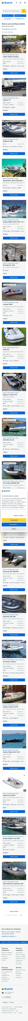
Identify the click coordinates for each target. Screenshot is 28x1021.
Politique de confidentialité (9, 1008)
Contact (20, 1012)
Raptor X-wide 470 (10, 395)
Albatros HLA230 (9, 795)
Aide (15, 1012)
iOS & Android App (20, 970)
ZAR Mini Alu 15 (8, 440)
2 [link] (8, 915)
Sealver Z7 (7, 100)
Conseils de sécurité (7, 1012)
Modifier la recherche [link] (8, 936)
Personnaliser (13, 524)
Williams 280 (8, 141)
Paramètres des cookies (8, 1010)
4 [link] (13, 915)
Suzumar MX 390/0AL (11, 571)
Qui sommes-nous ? (7, 1006)
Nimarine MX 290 (9, 616)
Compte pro (5, 981)
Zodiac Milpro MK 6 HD (11, 752)
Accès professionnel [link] (7, 971)
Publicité (18, 975)
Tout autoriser (14, 520)
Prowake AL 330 (9, 265)
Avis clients (19, 964)
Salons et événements (19, 972)
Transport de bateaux (5, 959)
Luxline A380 (7, 304)
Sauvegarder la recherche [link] (10, 29)
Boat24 (3, 942)
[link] (12, 15)
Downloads (18, 977)
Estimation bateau (20, 956)
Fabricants (4, 956)
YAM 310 (6, 349)
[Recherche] (17, 2)
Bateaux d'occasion (7, 954)
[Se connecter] (21, 2)
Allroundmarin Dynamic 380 (13, 884)
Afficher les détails (18, 515)
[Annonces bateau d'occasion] (7, 3)
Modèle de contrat (20, 958)
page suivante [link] (14, 911)
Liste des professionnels (5, 974)
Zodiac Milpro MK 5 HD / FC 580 (15, 222)
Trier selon (4, 32)
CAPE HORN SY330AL (11, 57)
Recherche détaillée (7, 952)
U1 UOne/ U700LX (9, 662)
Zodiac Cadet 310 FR (10, 707)
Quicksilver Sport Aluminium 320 (15, 180)
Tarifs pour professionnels (5, 978)
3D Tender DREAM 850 (11, 483)
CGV (17, 1010)
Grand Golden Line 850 (11, 838)
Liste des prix (19, 952)
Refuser (14, 529)
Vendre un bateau (20, 954)
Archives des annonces (19, 961)
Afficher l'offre (14, 73)
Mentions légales (18, 1006)
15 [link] (21, 915)
